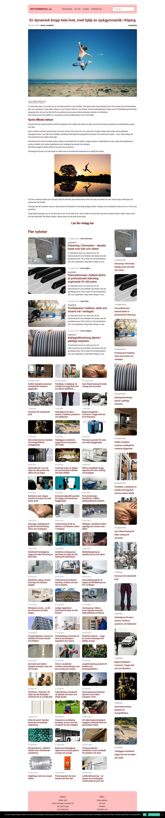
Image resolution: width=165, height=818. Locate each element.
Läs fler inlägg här (82, 223)
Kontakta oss (96, 9)
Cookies (86, 9)
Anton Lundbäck (47, 25)
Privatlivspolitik (154, 814)
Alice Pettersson (86, 239)
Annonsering (67, 9)
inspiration (132, 25)
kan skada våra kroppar (80, 144)
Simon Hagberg (86, 331)
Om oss (77, 9)
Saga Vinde (84, 301)
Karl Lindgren (85, 268)
